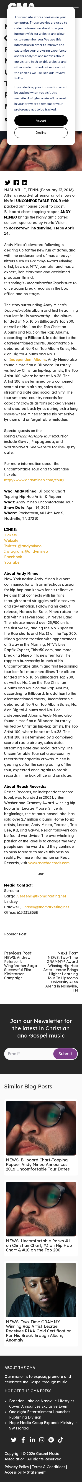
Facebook (13, 557)
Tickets (10, 535)
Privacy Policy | (18, 1466)
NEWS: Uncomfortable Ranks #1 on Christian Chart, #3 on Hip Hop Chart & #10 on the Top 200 (39, 1245)
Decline (41, 132)
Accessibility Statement (25, 1472)
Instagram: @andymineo (26, 551)
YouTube (12, 562)
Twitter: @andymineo (22, 546)
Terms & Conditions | (49, 1466)
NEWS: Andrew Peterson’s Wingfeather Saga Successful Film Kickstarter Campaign (20, 967)
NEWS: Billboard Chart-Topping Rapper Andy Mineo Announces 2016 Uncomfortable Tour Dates (38, 1164)
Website (11, 540)
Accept (41, 120)
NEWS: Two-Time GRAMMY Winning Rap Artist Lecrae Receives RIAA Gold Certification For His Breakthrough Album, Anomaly (39, 1331)
